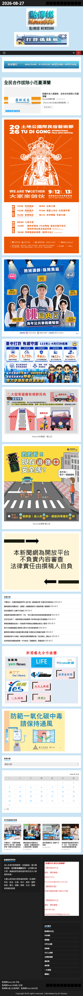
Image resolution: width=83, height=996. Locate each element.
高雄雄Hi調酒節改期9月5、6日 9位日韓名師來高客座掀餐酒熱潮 (27, 615)
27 (41, 801)
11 (20, 792)
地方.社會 (8, 111)
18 (20, 796)
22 (63, 796)
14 (52, 792)
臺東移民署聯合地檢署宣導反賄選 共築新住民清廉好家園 (24, 632)
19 (31, 796)
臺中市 (13, 835)
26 (31, 801)
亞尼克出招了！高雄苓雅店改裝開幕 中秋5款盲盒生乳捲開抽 (25, 619)
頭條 (7, 837)
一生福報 (48, 970)
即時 (78, 53)
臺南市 (33, 837)
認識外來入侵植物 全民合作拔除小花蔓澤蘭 (22, 100)
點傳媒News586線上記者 (12, 985)
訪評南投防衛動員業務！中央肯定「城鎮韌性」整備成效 (24, 640)
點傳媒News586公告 (29, 988)
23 (73, 796)
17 (9, 796)
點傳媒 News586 (41, 28)
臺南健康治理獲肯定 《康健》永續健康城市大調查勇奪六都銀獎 (27, 606)
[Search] (73, 53)
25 (20, 801)
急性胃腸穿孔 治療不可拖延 (14, 610)
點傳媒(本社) (49, 931)
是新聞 (47, 965)
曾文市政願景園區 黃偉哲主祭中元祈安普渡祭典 (21, 628)
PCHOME (47, 935)
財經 (18, 111)
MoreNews (50, 993)
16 (73, 792)
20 (41, 796)
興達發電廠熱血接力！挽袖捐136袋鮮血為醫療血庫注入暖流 (25, 623)
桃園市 (13, 111)
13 (41, 792)
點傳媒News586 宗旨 (10, 982)
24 (9, 801)
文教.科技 (53, 835)
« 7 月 (6, 809)
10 (9, 792)
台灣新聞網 (49, 957)
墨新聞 (47, 961)
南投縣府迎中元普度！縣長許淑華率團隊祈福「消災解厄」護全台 (27, 636)
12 (31, 792)
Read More (48, 107)
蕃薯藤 (47, 939)
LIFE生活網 (48, 944)
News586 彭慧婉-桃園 (48, 99)
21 (52, 796)
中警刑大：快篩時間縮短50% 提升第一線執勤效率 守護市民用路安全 (29, 602)
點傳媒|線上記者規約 (10, 988)
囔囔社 (47, 974)
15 (63, 792)
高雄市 (71, 837)
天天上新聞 (49, 952)
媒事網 (47, 948)
